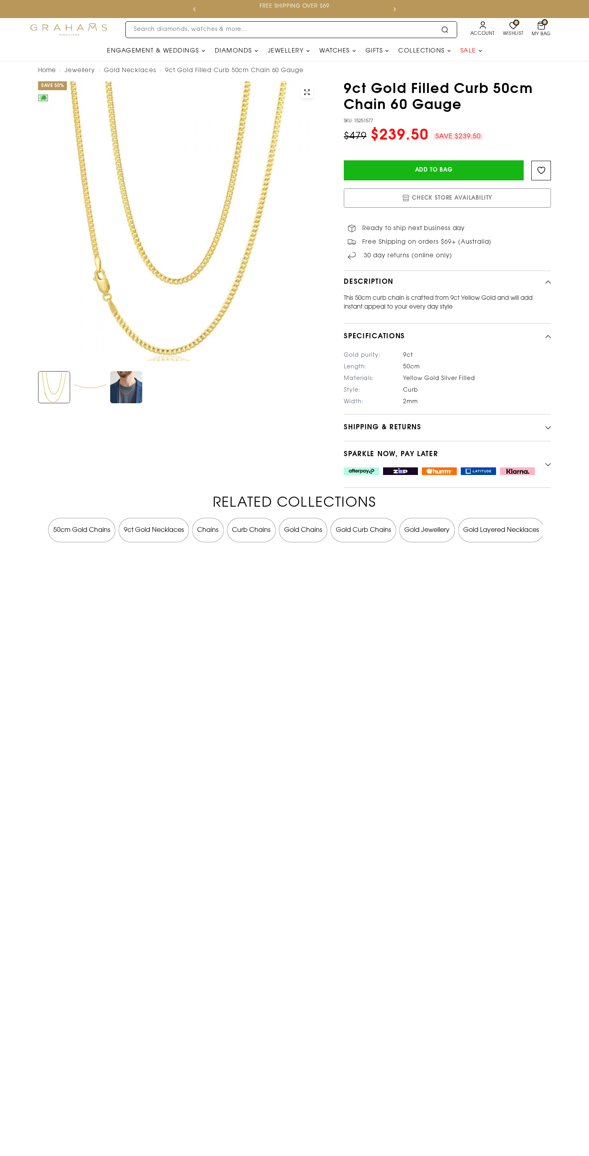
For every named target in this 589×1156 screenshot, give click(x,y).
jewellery (80, 70)
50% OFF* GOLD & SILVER (275, 6)
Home (47, 70)
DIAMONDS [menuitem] (233, 51)
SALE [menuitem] (468, 51)
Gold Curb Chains (363, 530)
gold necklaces (130, 70)
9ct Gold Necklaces (154, 530)
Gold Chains (303, 530)
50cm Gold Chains (81, 530)
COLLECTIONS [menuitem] (421, 51)
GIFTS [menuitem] (374, 51)
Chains (207, 530)
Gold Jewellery (427, 530)
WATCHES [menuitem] (334, 51)
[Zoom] (307, 92)
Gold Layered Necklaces (501, 530)
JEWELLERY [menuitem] (286, 51)
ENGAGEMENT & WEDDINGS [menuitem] (153, 51)
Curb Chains (251, 530)
